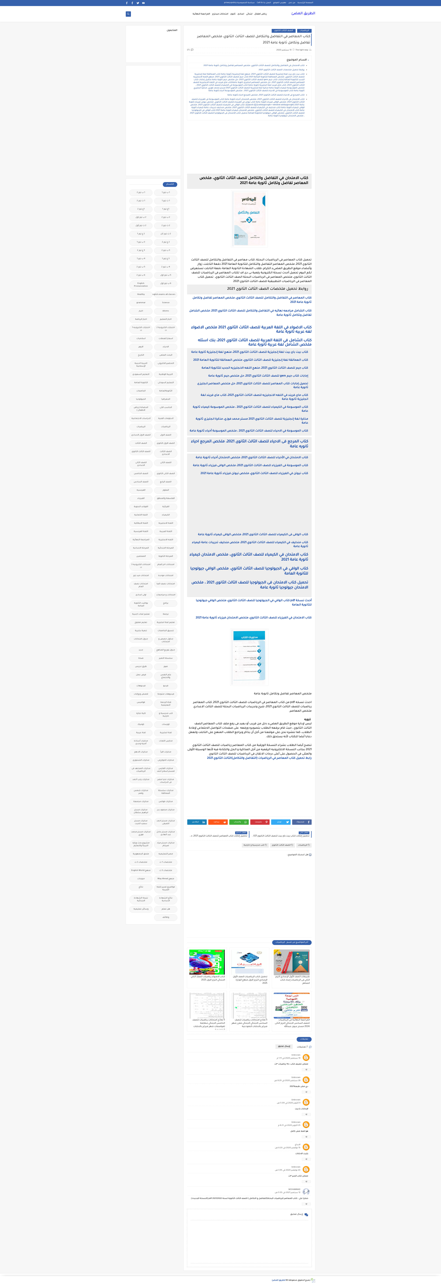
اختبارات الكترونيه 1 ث (141, 329)
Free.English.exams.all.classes (164, 295)
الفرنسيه (141, 490)
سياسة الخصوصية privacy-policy (239, 3)
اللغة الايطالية (141, 523)
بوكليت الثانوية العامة (141, 604)
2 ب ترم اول (141, 217)
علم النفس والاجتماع (165, 676)
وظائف (165, 917)
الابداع (297, 1145)
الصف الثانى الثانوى (166, 474)
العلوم (166, 490)
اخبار (141, 311)
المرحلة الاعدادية (141, 548)
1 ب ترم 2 (141, 193)
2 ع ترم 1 (141, 234)
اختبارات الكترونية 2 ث (166, 329)
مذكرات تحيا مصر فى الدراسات (165, 781)
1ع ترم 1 (165, 209)
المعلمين (141, 556)
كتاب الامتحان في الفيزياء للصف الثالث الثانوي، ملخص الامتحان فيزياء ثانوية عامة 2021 (254, 617)
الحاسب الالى (166, 408)
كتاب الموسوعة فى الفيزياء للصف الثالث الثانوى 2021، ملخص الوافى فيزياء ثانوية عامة (250, 465)
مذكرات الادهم (141, 752)
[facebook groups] (127, 3)
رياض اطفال (260, 14)
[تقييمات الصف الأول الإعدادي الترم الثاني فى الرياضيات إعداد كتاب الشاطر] (292, 962)
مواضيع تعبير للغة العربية (166, 888)
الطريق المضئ (303, 14)
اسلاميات (141, 339)
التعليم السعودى (140, 374)
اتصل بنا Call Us (264, 3)
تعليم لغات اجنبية (141, 614)
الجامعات (141, 391)
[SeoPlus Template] (313, 1280)
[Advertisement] (249, 147)
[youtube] (143, 3)
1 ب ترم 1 (166, 193)
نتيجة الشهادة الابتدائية (141, 899)
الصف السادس (141, 482)
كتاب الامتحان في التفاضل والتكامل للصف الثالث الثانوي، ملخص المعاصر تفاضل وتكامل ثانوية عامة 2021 (254, 66)
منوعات (141, 879)
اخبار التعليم (166, 319)
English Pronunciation (141, 284)
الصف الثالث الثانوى (283, 31)
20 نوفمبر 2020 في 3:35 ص (287, 1170)
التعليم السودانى (166, 383)
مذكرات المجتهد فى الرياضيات (141, 770)
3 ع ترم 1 (166, 259)
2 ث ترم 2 (166, 226)
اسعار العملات (166, 339)
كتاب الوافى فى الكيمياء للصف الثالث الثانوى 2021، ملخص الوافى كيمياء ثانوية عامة (253, 534)
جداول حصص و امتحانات (165, 640)
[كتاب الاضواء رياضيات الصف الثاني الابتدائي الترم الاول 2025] (207, 962)
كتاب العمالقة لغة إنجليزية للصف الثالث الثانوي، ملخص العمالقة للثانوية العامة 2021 (250, 360)
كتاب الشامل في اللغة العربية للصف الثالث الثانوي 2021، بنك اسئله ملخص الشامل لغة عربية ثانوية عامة (255, 343)
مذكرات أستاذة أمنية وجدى (141, 742)
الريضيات (141, 427)
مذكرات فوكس (166, 802)
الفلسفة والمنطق (166, 498)
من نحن (291, 3)
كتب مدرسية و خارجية (254, 845)
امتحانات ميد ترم (141, 576)
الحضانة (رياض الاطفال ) (141, 409)
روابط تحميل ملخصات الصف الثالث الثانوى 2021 (282, 70)
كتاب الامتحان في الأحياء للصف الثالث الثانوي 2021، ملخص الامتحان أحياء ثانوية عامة (252, 457)
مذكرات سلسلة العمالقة (165, 792)
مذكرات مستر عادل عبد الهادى (166, 833)
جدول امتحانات (141, 639)
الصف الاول (165, 435)
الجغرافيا (165, 399)
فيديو (165, 686)
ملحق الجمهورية (141, 854)
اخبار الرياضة (141, 319)
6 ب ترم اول (165, 283)
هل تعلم (166, 909)
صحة (140, 658)
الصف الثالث (141, 443)
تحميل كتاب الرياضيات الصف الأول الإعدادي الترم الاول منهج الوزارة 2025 (250, 980)
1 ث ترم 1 (166, 201)
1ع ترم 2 (141, 209)
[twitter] (138, 3)
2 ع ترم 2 (166, 242)
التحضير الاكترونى (166, 363)
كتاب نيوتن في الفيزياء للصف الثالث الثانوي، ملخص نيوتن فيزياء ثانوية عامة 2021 (254, 473)
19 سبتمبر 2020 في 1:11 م (288, 1058)
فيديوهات (141, 686)
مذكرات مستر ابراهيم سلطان (141, 811)
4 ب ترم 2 (165, 267)
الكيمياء (166, 515)
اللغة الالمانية (141, 515)
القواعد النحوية (141, 507)
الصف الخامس (141, 474)
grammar (141, 303)
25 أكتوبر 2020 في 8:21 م (289, 1125)
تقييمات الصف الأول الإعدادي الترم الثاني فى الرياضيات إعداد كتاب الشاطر (292, 980)
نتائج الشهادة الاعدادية (165, 899)
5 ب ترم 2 (141, 267)
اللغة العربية (166, 532)
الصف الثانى (165, 463)
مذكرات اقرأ (165, 752)
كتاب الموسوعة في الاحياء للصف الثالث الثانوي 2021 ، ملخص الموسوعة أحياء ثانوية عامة (249, 431)
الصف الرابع (165, 482)
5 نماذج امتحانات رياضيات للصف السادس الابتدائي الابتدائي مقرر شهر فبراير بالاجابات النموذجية (249, 1023)
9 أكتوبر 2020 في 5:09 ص (288, 1103)
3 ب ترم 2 (166, 250)
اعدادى (241, 14)
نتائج (141, 887)
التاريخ (141, 355)
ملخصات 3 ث (165, 871)
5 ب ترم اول (165, 275)
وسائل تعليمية (141, 909)
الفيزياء (141, 498)
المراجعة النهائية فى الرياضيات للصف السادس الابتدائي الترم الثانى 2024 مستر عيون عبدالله (292, 1023)
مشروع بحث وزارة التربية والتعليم (141, 844)
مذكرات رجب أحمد (140, 780)
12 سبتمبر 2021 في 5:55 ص (287, 1193)
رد (306, 1069)
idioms (165, 311)
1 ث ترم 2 (141, 201)
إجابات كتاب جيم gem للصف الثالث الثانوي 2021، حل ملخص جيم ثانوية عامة (258, 376)
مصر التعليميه (165, 854)
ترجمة (166, 614)
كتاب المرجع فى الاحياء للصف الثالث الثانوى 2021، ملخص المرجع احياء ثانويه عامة (266, 95)
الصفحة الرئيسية (305, 3)
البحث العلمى (165, 355)
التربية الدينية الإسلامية (141, 364)
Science (166, 303)
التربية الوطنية (166, 374)
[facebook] (132, 3)
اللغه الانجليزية (165, 540)
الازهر (141, 347)
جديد (141, 650)
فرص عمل (141, 675)
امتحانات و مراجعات (165, 595)
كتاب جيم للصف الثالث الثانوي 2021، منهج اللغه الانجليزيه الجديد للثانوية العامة (255, 368)
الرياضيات (304, 31)
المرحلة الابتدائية (166, 548)
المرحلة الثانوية (165, 556)
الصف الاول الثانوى (166, 443)
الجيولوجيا (141, 399)
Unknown (295, 1055)
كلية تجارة (141, 713)
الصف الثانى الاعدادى (141, 464)
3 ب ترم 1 (141, 242)
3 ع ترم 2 (141, 250)
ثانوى (232, 14)
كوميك (141, 724)
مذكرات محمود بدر (166, 810)
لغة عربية (141, 733)
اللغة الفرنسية (141, 532)
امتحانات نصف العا (166, 584)
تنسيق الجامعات (166, 631)
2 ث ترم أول (141, 226)
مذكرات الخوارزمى (166, 760)
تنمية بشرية (141, 631)
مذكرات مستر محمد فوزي (141, 833)
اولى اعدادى (141, 595)
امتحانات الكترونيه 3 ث (140, 566)
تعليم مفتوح (141, 622)
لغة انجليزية (166, 733)
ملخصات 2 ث (141, 862)
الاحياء (166, 347)
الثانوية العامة (141, 383)
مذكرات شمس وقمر (141, 792)
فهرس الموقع (279, 3)
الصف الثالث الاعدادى (166, 453)
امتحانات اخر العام (165, 565)
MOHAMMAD (294, 1190)
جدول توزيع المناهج (165, 650)
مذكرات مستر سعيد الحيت (140, 822)
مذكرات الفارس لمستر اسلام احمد (166, 770)
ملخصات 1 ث (166, 862)
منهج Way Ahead (165, 879)
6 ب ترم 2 (141, 275)
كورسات (166, 724)
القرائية (165, 507)
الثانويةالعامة (165, 391)
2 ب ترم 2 (166, 217)
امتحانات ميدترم (220, 14)
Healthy (141, 295)
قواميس (141, 702)
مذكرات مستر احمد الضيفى (166, 822)
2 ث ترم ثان (166, 234)
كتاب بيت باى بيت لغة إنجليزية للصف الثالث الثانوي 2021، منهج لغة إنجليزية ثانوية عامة (249, 352)
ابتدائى (249, 14)
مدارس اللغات (166, 741)
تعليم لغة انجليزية (166, 622)
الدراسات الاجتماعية (141, 419)
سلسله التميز (166, 658)
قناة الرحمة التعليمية (165, 703)
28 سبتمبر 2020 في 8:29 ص (287, 1081)
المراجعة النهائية (201, 14)
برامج (165, 603)
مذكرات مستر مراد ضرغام (166, 844)
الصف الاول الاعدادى (141, 435)
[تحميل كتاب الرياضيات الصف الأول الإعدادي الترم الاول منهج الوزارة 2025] (249, 962)
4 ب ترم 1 (141, 259)
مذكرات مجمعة (140, 802)
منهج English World (141, 871)
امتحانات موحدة (165, 576)
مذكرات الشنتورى (141, 760)
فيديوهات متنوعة (165, 694)
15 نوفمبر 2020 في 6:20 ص (287, 1148)
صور (166, 667)
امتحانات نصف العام (141, 585)
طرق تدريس (141, 667)
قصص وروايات (141, 694)
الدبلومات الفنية (165, 419)
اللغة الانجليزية (165, 523)
